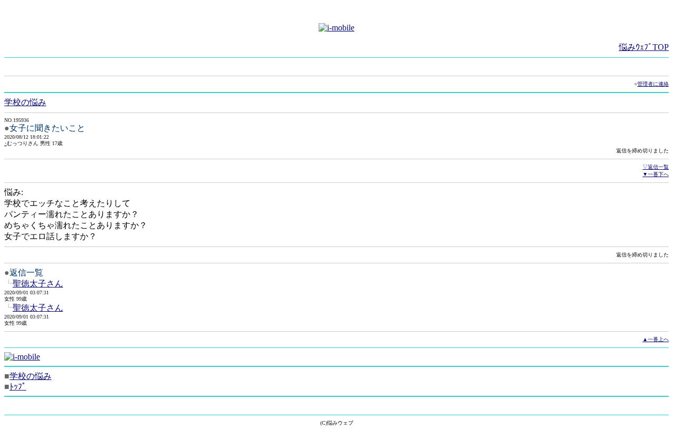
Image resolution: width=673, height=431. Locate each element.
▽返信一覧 (656, 167)
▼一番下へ (656, 174)
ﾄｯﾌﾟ (17, 386)
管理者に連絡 (653, 84)
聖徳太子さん (38, 283)
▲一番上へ (656, 339)
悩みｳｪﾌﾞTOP (644, 47)
